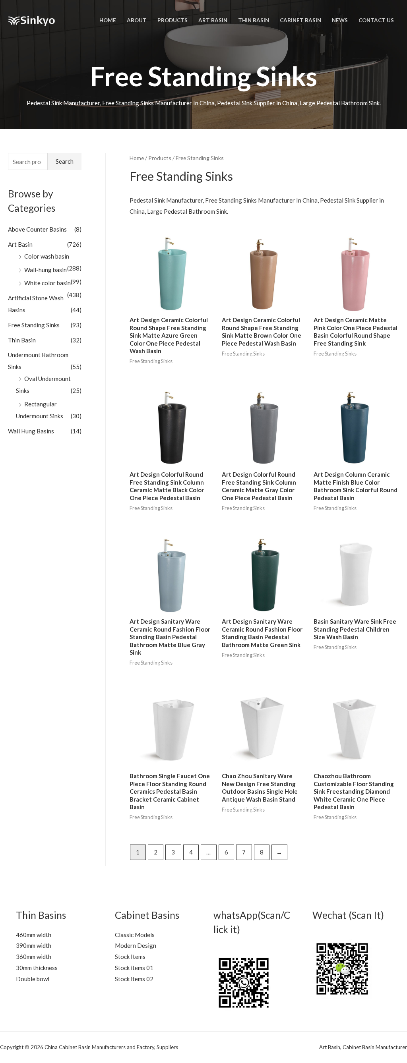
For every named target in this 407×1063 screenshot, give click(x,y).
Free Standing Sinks (34, 325)
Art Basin (20, 244)
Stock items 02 (134, 978)
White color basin (47, 282)
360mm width (33, 956)
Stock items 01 (134, 967)
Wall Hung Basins (31, 431)
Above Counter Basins (37, 229)
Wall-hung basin (45, 269)
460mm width (33, 934)
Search (65, 161)
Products (159, 158)
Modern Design (135, 945)
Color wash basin (46, 256)
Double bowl (32, 978)
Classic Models (135, 934)
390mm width (33, 945)
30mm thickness (37, 967)
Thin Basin (22, 340)
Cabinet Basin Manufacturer (375, 1047)
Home (137, 158)
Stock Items (130, 956)
